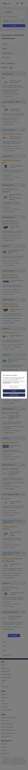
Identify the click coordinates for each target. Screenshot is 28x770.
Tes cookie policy (6, 382)
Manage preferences (14, 386)
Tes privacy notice (15, 382)
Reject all (14, 390)
